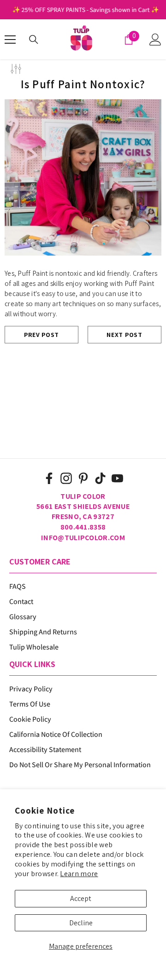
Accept (80, 898)
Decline (81, 923)
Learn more (79, 873)
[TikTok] (100, 478)
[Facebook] (49, 478)
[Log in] (155, 40)
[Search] (33, 39)
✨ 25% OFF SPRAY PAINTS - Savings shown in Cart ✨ (83, 10)
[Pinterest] (83, 478)
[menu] (10, 39)
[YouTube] (117, 478)
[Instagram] (66, 478)
